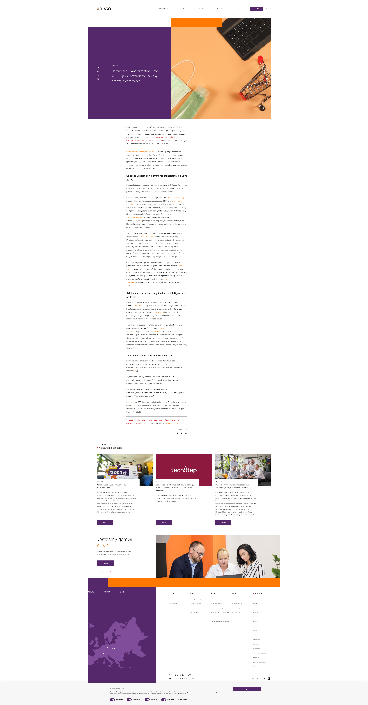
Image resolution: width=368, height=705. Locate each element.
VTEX (254, 608)
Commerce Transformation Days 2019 (140, 152)
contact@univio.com (183, 678)
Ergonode (255, 644)
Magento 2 (255, 603)
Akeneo (255, 635)
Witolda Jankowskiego (176, 197)
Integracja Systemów (174, 599)
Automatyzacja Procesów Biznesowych (220, 621)
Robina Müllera (158, 312)
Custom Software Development (218, 608)
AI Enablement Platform (216, 603)
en (266, 9)
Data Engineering (236, 612)
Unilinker (255, 617)
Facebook (98, 67)
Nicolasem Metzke (135, 217)
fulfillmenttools (256, 648)
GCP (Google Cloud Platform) (260, 662)
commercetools (256, 639)
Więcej (105, 523)
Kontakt (105, 563)
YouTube (98, 71)
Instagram (98, 79)
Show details (183, 700)
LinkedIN (98, 75)
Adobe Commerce (257, 599)
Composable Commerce (195, 603)
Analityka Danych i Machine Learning (240, 617)
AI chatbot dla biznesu (237, 603)
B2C (134, 371)
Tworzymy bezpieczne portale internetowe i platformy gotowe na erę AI (199, 599)
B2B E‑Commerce (194, 608)
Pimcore (255, 630)
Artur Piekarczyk (146, 236)
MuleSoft (255, 621)
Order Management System (217, 617)
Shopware (255, 612)
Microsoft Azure (256, 657)
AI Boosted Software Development (240, 599)
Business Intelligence (237, 608)
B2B (142, 371)
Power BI (255, 626)
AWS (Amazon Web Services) (259, 653)
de (270, 9)
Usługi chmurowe (173, 603)
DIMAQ (129, 402)
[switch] (129, 699)
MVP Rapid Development (217, 599)
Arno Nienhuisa (139, 305)
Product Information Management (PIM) (220, 612)
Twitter (181, 433)
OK (247, 689)
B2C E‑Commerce (194, 612)
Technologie (258, 593)
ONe (254, 666)
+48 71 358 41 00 (181, 675)
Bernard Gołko (155, 331)
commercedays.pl (171, 423)
